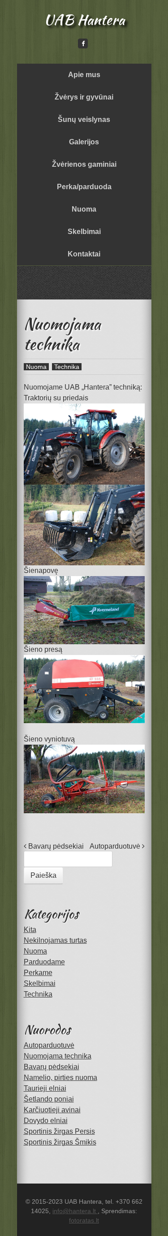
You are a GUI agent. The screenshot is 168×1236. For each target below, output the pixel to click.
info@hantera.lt (75, 1210)
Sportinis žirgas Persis (59, 1131)
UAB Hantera (84, 19)
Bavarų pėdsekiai (55, 846)
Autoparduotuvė (116, 846)
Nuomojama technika (57, 1056)
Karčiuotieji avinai (52, 1110)
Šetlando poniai (49, 1099)
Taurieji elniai (45, 1088)
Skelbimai (84, 231)
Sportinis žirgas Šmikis (60, 1142)
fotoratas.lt (84, 1220)
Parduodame (44, 962)
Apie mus (84, 74)
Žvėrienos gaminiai (84, 164)
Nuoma (84, 209)
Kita (30, 929)
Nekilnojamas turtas (55, 940)
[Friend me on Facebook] (83, 43)
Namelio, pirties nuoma (60, 1077)
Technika (66, 366)
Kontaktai (84, 254)
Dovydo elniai (46, 1120)
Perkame (38, 972)
